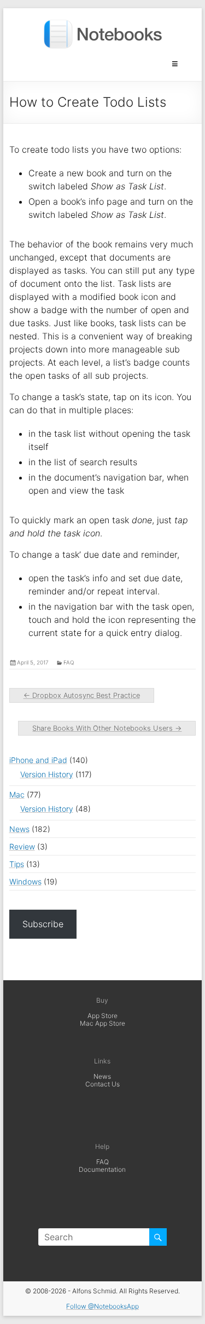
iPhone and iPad (38, 760)
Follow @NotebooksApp (102, 1306)
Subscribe (42, 923)
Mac (17, 794)
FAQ (102, 1162)
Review (22, 846)
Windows (25, 881)
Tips (16, 864)
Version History (46, 774)
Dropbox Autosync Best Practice (82, 695)
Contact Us (102, 1084)
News (19, 829)
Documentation (102, 1169)
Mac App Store (102, 1023)
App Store (102, 1015)
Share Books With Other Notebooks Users (106, 728)
